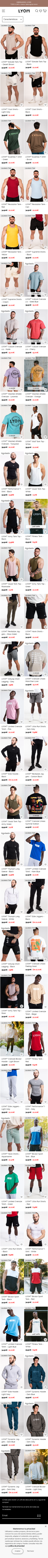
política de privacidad (16, 1546)
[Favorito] (21, 57)
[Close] (45, 1526)
